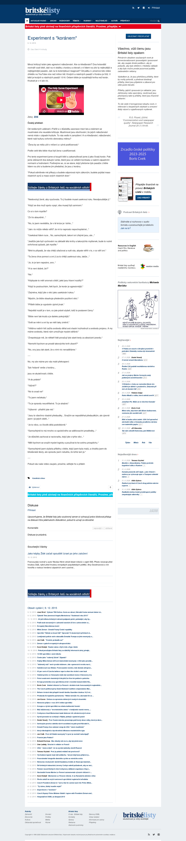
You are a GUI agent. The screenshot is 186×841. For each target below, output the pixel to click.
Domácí (48, 814)
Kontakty (71, 817)
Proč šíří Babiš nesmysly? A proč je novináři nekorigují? (67, 734)
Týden (127, 442)
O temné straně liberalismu (134, 360)
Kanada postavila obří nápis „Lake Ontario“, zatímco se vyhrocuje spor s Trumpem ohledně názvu (140, 474)
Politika (48, 817)
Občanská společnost (33, 822)
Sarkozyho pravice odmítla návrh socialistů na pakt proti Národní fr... (63, 723)
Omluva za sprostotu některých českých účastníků (66, 699)
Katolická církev (38, 478)
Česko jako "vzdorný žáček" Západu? (51, 657)
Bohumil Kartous (43, 741)
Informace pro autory (96, 819)
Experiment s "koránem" (47, 790)
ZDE (36, 116)
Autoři (114, 20)
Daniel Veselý (42, 720)
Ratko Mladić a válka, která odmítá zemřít (140, 395)
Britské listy (44, 11)
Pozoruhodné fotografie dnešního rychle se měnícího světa (60, 758)
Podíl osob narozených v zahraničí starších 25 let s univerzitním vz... (63, 622)
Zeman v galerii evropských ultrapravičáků (53, 643)
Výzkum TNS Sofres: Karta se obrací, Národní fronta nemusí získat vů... (74, 612)
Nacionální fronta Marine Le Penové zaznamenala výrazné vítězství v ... (64, 772)
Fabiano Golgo (136, 393)
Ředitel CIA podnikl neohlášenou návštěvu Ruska (138, 367)
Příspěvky (125, 20)
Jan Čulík (40, 640)
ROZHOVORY (64, 20)
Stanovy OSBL (94, 814)
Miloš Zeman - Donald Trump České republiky (54, 629)
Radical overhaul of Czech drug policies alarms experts (140, 484)
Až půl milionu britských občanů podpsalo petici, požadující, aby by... (64, 619)
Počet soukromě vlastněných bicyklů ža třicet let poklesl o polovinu (63, 678)
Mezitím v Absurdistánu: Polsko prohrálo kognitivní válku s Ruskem (137, 464)
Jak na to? (126, 228)
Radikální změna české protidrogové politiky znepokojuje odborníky (139, 493)
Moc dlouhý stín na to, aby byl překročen (67, 741)
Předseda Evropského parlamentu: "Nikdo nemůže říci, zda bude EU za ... (65, 695)
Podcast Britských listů (135, 212)
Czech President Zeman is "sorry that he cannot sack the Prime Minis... (64, 783)
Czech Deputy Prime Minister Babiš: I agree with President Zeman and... (65, 793)
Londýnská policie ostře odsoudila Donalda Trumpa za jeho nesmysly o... (65, 636)
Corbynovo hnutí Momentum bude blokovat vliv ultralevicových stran (63, 713)
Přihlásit (155, 7)
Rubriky (88, 20)
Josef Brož (41, 612)
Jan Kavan (41, 699)
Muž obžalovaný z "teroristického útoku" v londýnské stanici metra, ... (64, 709)
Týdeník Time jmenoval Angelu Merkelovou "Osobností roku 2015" (62, 615)
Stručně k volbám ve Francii (58, 744)
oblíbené (108, 528)
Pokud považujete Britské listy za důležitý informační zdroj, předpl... (64, 650)
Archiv (53, 20)
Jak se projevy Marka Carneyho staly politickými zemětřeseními (136, 376)
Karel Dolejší (42, 647)
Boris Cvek (41, 685)
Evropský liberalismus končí (48, 626)
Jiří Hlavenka (136, 428)
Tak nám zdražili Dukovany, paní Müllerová (138, 432)
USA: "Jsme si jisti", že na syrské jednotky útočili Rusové (59, 748)
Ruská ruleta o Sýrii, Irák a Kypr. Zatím (63, 647)
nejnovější (98, 528)
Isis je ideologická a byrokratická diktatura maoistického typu (61, 730)
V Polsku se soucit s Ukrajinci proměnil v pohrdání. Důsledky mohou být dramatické (138, 351)
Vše (150, 442)
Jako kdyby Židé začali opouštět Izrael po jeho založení (58, 553)
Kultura (27, 819)
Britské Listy (139, 816)
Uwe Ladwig (41, 744)
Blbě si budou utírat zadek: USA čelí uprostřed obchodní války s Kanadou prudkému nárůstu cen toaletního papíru (140, 422)
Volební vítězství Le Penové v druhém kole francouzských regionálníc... (74, 685)
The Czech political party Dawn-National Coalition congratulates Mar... (64, 688)
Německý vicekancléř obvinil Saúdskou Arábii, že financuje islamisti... (64, 762)
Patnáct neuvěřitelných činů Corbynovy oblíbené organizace (63, 769)
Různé (47, 822)
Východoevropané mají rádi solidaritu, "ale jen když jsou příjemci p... (63, 755)
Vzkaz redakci (94, 817)
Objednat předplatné (138, 36)
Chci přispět (143, 197)
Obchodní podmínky (75, 825)
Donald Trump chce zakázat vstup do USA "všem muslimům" (61, 727)
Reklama (71, 822)
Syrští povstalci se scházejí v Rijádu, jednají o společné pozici (61, 716)
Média (47, 819)
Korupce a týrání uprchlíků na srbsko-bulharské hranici (58, 706)
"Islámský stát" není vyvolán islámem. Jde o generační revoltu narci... (64, 664)
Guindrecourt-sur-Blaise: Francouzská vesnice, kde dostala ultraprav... (64, 668)
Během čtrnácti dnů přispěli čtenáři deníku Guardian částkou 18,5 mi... (64, 692)
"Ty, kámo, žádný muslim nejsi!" (49, 786)
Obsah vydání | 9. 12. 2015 (42, 608)
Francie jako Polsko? (45, 737)
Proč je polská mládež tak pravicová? (65, 751)
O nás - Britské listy (75, 814)
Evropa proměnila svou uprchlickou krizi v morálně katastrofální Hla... (64, 682)
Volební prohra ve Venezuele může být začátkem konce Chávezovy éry (64, 675)
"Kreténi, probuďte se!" (54, 640)
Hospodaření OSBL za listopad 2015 (51, 797)
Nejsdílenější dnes (127, 454)
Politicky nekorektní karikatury (138, 284)
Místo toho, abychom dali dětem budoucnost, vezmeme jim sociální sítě (139, 411)
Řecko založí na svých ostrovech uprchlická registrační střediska (62, 779)
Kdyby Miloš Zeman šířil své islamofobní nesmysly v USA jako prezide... (65, 661)
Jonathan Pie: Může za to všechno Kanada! (138, 403)
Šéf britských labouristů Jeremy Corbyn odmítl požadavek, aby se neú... (65, 765)
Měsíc (136, 442)
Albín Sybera (136, 480)
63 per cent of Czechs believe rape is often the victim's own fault (62, 671)
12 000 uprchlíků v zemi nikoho (49, 654)
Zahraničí (28, 814)
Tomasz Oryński (43, 751)
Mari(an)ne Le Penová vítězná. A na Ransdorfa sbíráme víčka (71, 776)
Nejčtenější (123, 340)
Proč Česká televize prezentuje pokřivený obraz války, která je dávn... (75, 720)
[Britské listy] (59, 187)
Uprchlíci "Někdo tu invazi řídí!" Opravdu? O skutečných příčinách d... (64, 633)
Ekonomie (28, 817)
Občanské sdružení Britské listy (51, 835)
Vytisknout (35, 487)
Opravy (71, 819)
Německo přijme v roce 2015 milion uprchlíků (54, 702)
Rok (143, 442)
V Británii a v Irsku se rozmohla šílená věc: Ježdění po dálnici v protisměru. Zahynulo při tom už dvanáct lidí (139, 386)
